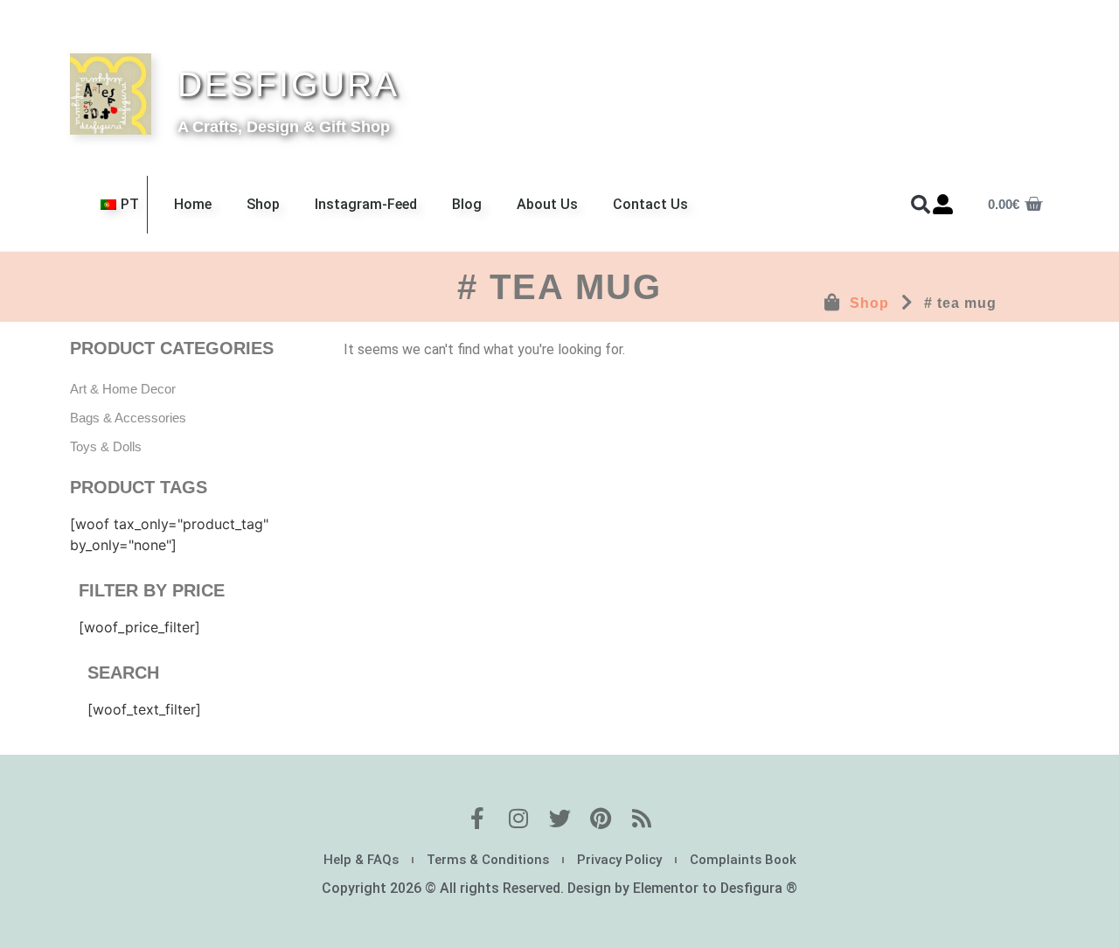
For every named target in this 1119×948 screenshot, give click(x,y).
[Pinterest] (601, 818)
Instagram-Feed (366, 204)
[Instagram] (519, 818)
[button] (920, 204)
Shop (263, 204)
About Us (547, 204)
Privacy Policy (619, 860)
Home (193, 204)
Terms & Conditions (488, 860)
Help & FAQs (361, 860)
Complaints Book (743, 860)
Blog (467, 204)
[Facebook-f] (478, 818)
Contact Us (650, 204)
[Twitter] (560, 818)
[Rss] (642, 818)
